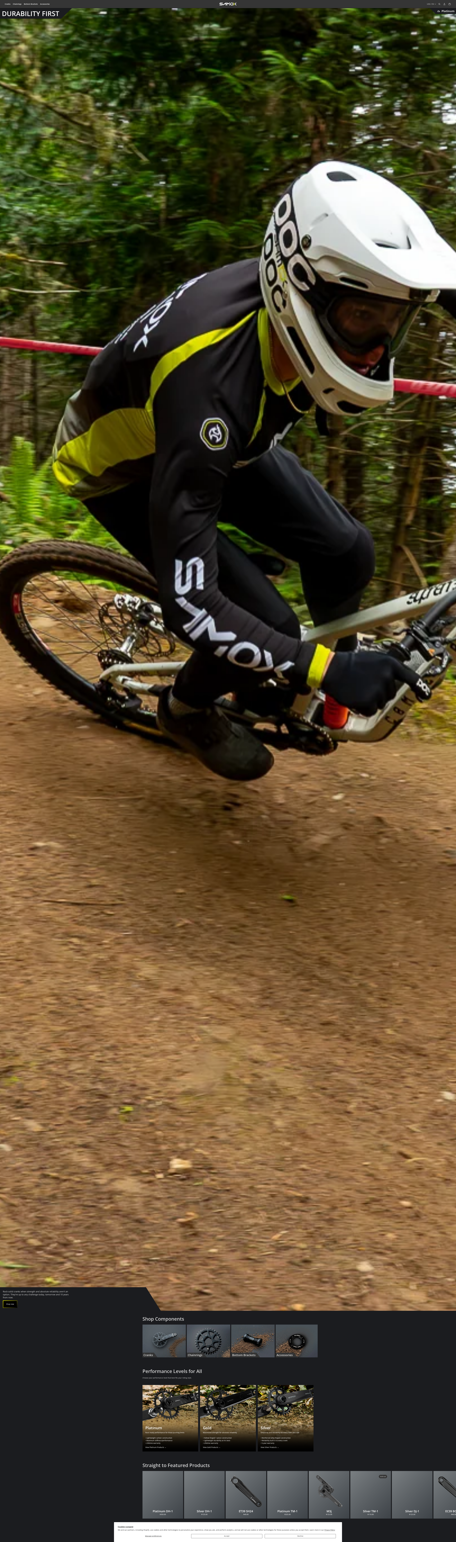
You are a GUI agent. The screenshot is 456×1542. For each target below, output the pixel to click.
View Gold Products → (211, 1447)
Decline (300, 1536)
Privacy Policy (329, 1530)
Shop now (10, 1304)
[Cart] (449, 4)
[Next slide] (311, 1494)
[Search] (439, 4)
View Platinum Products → (155, 1447)
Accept (226, 1536)
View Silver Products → (270, 1447)
